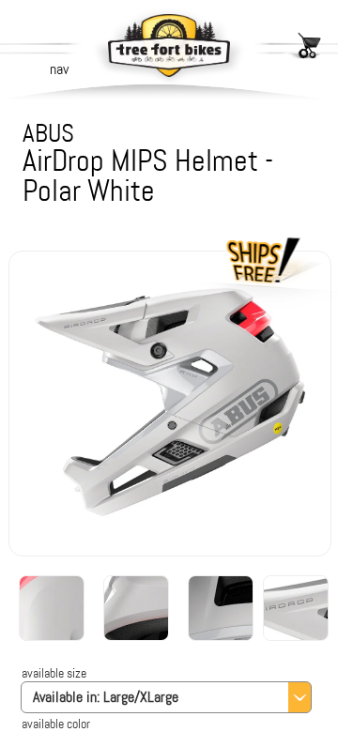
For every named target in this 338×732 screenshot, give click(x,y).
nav (59, 69)
